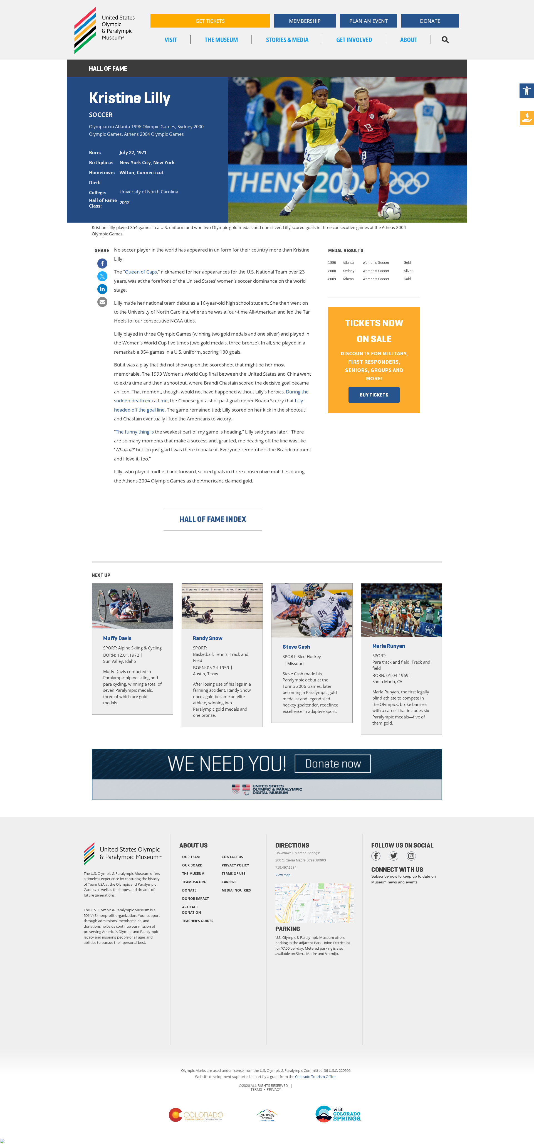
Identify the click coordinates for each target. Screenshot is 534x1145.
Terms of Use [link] (234, 873)
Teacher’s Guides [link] (197, 921)
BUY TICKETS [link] (374, 395)
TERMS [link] (256, 1089)
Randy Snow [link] (207, 638)
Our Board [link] (192, 865)
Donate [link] (189, 890)
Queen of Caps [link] (141, 272)
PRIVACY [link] (274, 1089)
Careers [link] (229, 882)
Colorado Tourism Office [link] (315, 1076)
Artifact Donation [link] (191, 910)
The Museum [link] (193, 873)
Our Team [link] (191, 857)
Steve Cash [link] (296, 646)
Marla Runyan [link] (388, 645)
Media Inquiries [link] (236, 890)
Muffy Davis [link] (117, 638)
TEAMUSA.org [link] (194, 882)
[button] (445, 39)
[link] (527, 90)
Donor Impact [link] (195, 898)
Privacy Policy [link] (235, 865)
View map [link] (282, 875)
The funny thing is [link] (135, 432)
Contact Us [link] (232, 857)
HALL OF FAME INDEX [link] (212, 519)
